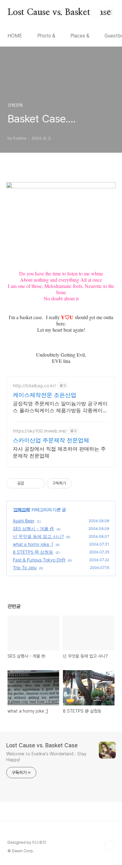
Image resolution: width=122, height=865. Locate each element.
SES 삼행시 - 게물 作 (33, 528)
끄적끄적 (21, 509)
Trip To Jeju (25, 567)
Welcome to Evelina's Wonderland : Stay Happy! (46, 756)
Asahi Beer (23, 520)
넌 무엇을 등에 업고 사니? (38, 536)
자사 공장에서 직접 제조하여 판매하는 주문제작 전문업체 (59, 452)
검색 (95, 12)
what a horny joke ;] (33, 544)
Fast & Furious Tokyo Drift (39, 559)
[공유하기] (30, 483)
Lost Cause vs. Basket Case (59, 12)
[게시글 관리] (38, 483)
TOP (109, 845)
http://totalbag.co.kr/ (34, 385)
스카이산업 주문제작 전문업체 (51, 440)
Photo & (46, 36)
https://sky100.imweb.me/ (40, 430)
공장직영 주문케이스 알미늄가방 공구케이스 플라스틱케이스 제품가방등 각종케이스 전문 (60, 407)
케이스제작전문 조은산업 (44, 395)
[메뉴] (109, 12)
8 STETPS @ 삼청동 (33, 552)
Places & (79, 36)
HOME (15, 36)
